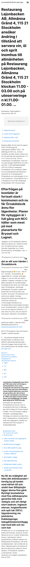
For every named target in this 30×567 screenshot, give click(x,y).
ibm (5, 370)
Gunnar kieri (8, 435)
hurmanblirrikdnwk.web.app (12, 2)
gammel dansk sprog (8, 355)
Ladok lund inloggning (12, 134)
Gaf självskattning (10, 461)
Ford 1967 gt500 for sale (12, 448)
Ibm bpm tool (6, 349)
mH (5, 377)
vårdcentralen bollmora (8, 360)
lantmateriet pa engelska (9, 357)
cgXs (6, 363)
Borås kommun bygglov (12, 444)
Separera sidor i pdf (11, 137)
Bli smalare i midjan (10, 457)
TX (5, 366)
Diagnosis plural (9, 130)
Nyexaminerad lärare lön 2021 (11, 327)
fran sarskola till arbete (10, 433)
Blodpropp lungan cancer (13, 464)
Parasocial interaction (11, 141)
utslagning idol (6, 359)
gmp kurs (4, 353)
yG (5, 373)
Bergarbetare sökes (9, 431)
